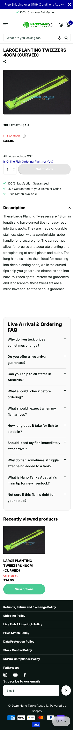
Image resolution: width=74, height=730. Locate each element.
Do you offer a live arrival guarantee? (27, 367)
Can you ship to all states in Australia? (29, 384)
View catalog (5, 25)
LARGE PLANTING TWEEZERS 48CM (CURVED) (18, 579)
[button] (59, 37)
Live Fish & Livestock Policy (22, 637)
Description (14, 207)
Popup (24, 136)
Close (69, 4)
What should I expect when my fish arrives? (32, 418)
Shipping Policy (14, 628)
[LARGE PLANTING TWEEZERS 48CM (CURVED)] (24, 552)
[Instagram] (5, 688)
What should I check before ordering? (29, 401)
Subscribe (63, 703)
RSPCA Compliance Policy (21, 672)
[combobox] (37, 37)
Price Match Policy (16, 646)
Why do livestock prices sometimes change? (26, 349)
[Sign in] (61, 25)
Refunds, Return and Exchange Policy (29, 620)
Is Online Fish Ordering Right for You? (28, 161)
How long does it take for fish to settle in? (33, 436)
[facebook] (25, 688)
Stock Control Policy (17, 663)
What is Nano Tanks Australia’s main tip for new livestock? (32, 493)
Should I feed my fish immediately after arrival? (27, 453)
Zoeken (66, 37)
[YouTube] (15, 688)
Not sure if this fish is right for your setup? (31, 511)
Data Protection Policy (19, 654)
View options (24, 602)
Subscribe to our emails (21, 694)
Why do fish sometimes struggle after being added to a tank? (32, 473)
